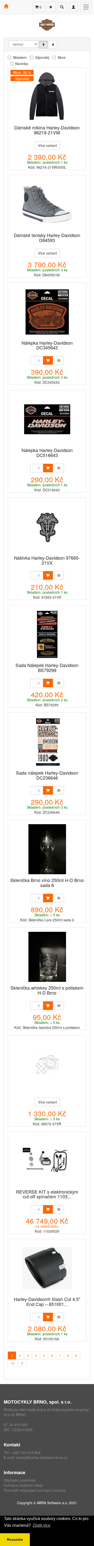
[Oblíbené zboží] (50, 7)
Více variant (47, 145)
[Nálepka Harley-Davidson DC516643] (47, 419)
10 (12, 1363)
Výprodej (42, 57)
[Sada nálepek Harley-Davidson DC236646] (47, 742)
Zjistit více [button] (41, 1525)
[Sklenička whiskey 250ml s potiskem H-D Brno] (47, 957)
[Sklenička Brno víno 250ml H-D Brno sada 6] (47, 849)
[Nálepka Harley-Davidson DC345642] (47, 312)
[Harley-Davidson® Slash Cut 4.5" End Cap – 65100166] (47, 1268)
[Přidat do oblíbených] (59, 360)
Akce (61, 57)
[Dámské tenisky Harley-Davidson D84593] (47, 204)
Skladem (20, 57)
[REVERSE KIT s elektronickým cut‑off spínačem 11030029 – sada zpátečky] (47, 1161)
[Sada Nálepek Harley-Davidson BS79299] (47, 634)
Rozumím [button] (15, 1539)
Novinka (21, 63)
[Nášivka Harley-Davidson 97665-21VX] (47, 527)
